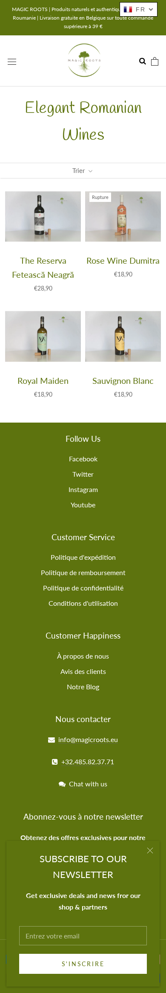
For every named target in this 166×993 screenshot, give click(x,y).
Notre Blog (83, 686)
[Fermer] (150, 850)
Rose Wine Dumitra (123, 260)
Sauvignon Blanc (123, 380)
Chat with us (88, 784)
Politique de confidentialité (83, 588)
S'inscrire (83, 963)
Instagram (83, 489)
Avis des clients (83, 671)
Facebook (83, 459)
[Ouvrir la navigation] (12, 61)
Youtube (83, 505)
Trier (79, 170)
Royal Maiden (43, 380)
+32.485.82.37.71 (87, 761)
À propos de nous (83, 656)
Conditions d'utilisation (83, 603)
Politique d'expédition (83, 557)
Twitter (83, 474)
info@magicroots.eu (88, 739)
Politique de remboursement (83, 572)
